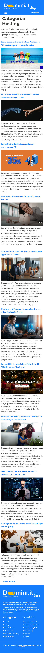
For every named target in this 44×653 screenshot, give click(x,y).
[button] (5, 13)
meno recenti (8, 581)
